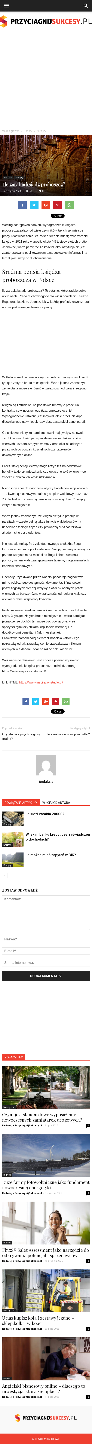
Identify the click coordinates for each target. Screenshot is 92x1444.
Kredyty (19, 177)
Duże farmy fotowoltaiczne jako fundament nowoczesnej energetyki (45, 1184)
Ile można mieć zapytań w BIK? (51, 855)
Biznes (7, 1174)
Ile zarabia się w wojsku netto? (68, 734)
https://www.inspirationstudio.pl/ (41, 682)
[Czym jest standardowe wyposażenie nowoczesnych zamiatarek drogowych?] (46, 1087)
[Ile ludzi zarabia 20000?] (13, 819)
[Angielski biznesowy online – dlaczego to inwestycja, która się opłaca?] (46, 1358)
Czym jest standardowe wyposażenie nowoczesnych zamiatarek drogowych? (42, 1117)
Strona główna (10, 131)
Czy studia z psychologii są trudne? (21, 736)
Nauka (6, 1378)
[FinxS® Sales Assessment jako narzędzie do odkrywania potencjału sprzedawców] (46, 1223)
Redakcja (46, 781)
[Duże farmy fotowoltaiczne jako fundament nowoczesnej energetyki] (46, 1155)
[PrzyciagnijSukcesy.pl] (46, 21)
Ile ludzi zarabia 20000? (45, 814)
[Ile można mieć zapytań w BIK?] (13, 859)
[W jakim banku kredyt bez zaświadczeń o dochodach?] (13, 839)
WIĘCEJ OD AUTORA (56, 802)
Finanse (8, 177)
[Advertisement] (46, 79)
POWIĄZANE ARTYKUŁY (21, 802)
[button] (86, 6)
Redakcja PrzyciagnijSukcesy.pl (22, 1125)
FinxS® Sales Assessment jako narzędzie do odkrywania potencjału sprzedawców (45, 1252)
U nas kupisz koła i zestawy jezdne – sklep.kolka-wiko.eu (38, 1320)
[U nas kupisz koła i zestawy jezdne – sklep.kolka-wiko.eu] (46, 1290)
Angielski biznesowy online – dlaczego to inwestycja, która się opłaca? (43, 1388)
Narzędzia (9, 1107)
